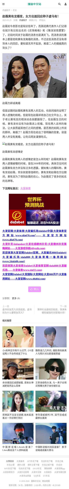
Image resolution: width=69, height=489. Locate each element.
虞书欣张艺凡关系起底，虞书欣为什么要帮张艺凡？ (17, 311)
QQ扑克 (37, 476)
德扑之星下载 (33, 465)
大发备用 (20, 461)
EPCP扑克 (37, 468)
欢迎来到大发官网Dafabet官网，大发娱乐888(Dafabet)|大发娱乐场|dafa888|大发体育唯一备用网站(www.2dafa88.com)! (34, 257)
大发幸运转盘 (25, 476)
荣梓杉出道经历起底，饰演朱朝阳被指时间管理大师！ (52, 311)
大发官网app (60, 468)
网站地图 (46, 481)
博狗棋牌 (48, 468)
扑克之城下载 (48, 465)
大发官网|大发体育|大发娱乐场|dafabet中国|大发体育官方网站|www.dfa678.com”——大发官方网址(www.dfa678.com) (34, 235)
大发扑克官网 (23, 472)
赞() (36, 289)
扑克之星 (11, 465)
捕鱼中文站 (34, 4)
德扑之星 (21, 465)
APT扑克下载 (32, 461)
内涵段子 (6, 10)
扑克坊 (59, 465)
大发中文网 (36, 472)
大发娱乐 (48, 472)
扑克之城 (59, 461)
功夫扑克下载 (24, 468)
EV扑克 (46, 476)
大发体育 (25, 188)
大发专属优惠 (60, 472)
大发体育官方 (9, 472)
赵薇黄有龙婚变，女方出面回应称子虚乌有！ (31, 16)
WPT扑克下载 (10, 468)
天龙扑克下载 (47, 461)
